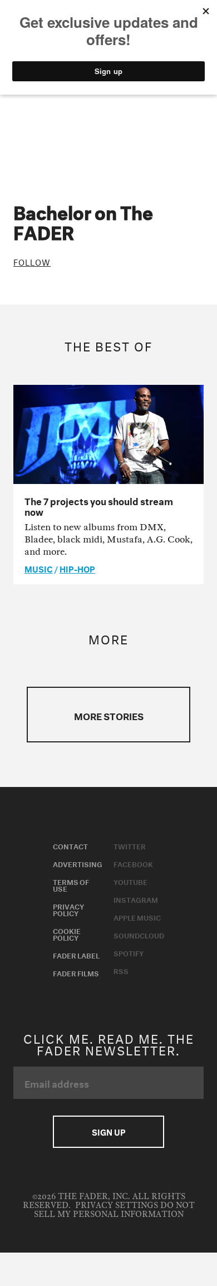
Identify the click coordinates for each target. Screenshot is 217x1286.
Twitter (130, 845)
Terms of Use (71, 884)
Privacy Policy (68, 909)
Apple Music (137, 916)
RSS (121, 970)
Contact (70, 845)
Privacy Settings (116, 1205)
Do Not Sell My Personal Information (114, 1210)
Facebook (133, 863)
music (38, 568)
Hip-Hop (77, 568)
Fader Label (76, 954)
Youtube (130, 881)
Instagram (136, 898)
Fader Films (76, 972)
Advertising (77, 863)
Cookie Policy (67, 933)
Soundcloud (139, 934)
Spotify (129, 952)
